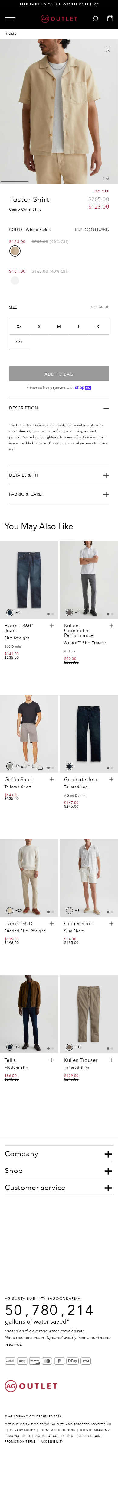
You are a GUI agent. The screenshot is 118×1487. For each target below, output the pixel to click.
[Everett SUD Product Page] (29, 878)
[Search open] (95, 18)
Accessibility (52, 1441)
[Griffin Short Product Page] (29, 734)
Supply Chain (89, 1435)
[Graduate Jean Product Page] (89, 734)
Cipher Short (79, 923)
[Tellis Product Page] (29, 1014)
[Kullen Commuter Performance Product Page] (89, 580)
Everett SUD (18, 923)
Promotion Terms (20, 1441)
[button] (10, 18)
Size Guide (100, 307)
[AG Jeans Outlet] (59, 19)
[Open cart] (110, 18)
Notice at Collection (54, 1435)
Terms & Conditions (57, 1430)
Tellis (10, 1060)
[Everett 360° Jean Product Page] (29, 580)
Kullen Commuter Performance (79, 630)
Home (11, 34)
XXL (19, 342)
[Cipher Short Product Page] (89, 878)
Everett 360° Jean (19, 628)
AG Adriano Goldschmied (30, 1416)
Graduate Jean (81, 779)
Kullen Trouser (81, 1060)
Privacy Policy (22, 1430)
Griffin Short (19, 779)
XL (99, 326)
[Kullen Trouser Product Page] (89, 1014)
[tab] (48, 614)
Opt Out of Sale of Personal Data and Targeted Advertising (58, 1424)
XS (19, 326)
